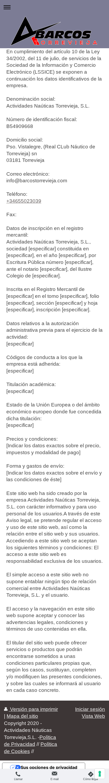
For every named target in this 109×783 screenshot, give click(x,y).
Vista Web (93, 716)
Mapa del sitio (22, 716)
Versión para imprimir (33, 709)
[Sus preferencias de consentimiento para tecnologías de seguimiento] (100, 774)
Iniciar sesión (90, 709)
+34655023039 (23, 201)
